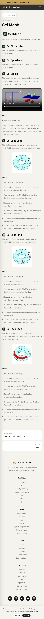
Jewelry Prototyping (22, 492)
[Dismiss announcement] (40, 2)
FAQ (22, 520)
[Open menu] (40, 7)
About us (22, 569)
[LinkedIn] (34, 598)
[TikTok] (22, 598)
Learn (22, 545)
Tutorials (22, 517)
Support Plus (22, 583)
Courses (22, 548)
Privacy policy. (33, 611)
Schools (22, 551)
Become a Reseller (22, 589)
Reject (17, 615)
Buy (22, 485)
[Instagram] (16, 598)
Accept (26, 615)
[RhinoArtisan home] (11, 7)
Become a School (22, 558)
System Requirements (22, 527)
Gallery (22, 495)
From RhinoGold (22, 573)
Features (22, 482)
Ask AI (22, 523)
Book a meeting (22, 533)
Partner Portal (22, 586)
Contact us (22, 576)
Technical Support (22, 530)
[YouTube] (28, 598)
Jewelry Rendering (22, 489)
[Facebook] (10, 598)
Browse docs (10, 15)
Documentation (22, 513)
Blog (22, 502)
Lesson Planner (22, 555)
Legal (22, 579)
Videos (22, 499)
